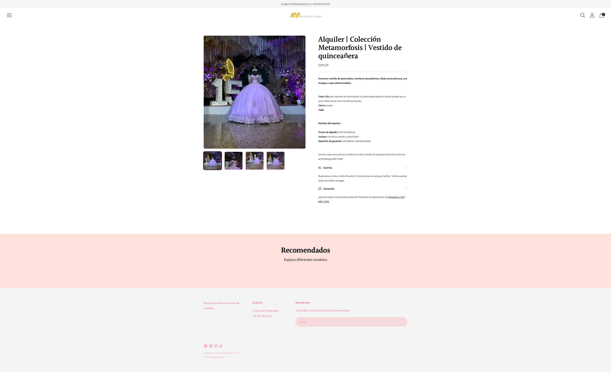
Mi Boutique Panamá (230, 352)
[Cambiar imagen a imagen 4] (275, 161)
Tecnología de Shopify (214, 357)
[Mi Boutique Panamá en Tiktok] (221, 346)
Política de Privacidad (265, 310)
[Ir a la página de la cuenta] (592, 15)
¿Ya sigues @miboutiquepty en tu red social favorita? (305, 3)
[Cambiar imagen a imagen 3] (254, 161)
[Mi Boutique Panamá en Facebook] (205, 346)
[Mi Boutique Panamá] (305, 15)
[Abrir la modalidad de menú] (9, 15)
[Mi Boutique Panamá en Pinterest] (211, 346)
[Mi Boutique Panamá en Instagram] (216, 346)
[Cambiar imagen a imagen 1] (212, 161)
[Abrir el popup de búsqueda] (582, 15)
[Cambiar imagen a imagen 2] (233, 161)
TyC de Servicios (262, 316)
